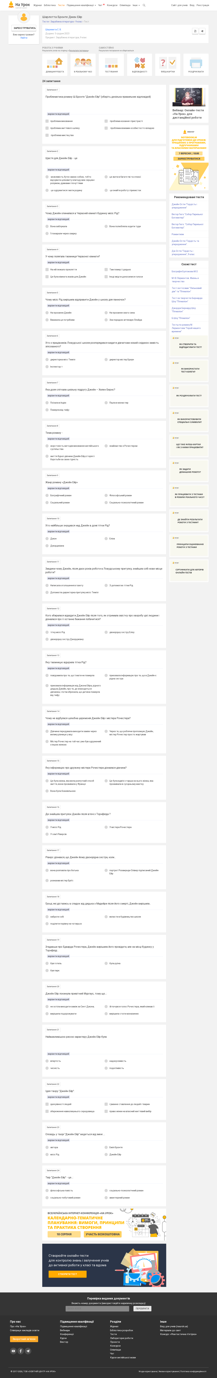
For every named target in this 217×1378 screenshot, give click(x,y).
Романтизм (178, 234)
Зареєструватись (25, 28)
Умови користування (169, 1371)
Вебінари (65, 1330)
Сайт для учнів (179, 5)
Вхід (192, 5)
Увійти (23, 38)
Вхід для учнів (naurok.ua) (174, 1326)
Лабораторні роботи (121, 1338)
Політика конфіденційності (193, 1371)
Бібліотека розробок (121, 1330)
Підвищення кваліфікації (80, 5)
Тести (61, 5)
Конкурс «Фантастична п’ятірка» (178, 1334)
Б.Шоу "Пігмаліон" (181, 318)
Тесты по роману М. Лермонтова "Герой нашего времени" (186, 328)
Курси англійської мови (123, 1357)
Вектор (64, 1342)
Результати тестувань (78, 51)
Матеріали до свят (170, 1330)
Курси (63, 1338)
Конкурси (112, 5)
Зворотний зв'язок (24, 1339)
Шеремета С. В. (53, 29)
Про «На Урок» (18, 1326)
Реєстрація (203, 5)
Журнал (38, 5)
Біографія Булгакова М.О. (185, 271)
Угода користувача (148, 1371)
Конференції (67, 1334)
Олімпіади (115, 1349)
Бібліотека (50, 5)
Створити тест (67, 1274)
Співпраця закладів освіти (24, 1330)
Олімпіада (125, 5)
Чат (101, 5)
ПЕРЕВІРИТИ (142, 1308)
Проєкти (115, 1342)
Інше (135, 5)
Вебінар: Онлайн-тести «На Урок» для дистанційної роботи (188, 114)
